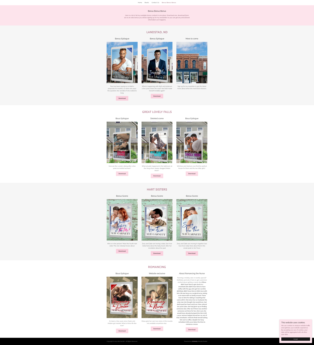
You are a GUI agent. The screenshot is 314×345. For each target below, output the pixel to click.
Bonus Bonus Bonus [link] (169, 2)
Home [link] (140, 2)
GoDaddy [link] (195, 341)
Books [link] (147, 2)
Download (122, 98)
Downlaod (122, 331)
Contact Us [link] (155, 2)
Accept (296, 339)
